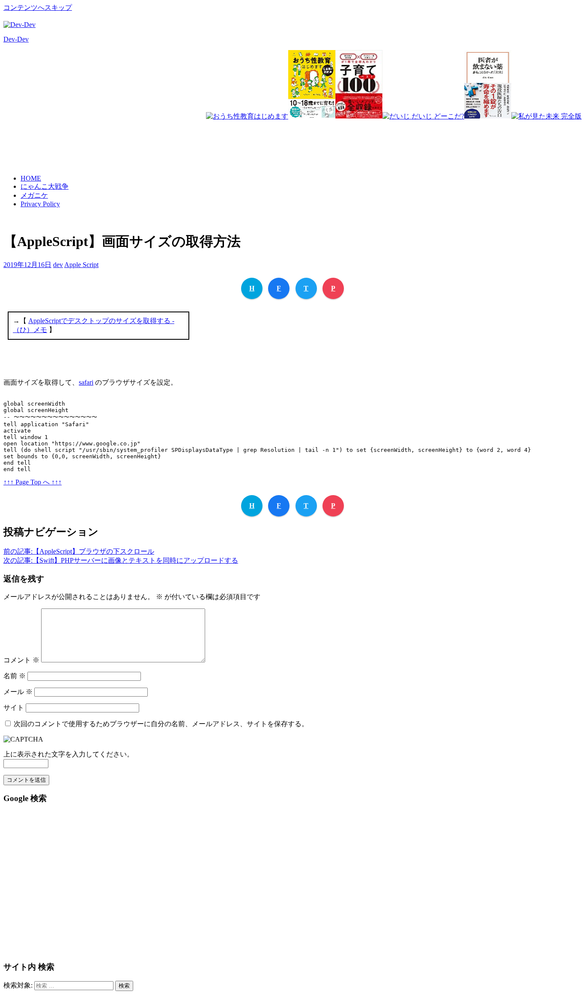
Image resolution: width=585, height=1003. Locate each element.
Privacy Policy (40, 204)
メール (18, 691)
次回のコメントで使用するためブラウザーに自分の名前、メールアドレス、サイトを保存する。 (161, 723)
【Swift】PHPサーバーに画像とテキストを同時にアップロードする (120, 560)
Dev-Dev (16, 39)
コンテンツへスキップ (37, 7)
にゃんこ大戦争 (45, 186)
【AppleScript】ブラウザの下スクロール (78, 551)
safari (86, 382)
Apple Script (81, 264)
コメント (21, 660)
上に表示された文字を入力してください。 (68, 754)
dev (58, 264)
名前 (14, 676)
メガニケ (34, 195)
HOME (31, 178)
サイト (13, 707)
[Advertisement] (426, 140)
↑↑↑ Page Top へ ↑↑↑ (32, 482)
